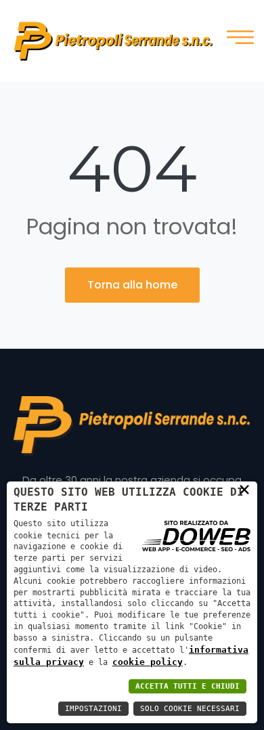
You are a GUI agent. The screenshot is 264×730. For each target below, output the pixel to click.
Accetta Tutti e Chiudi (187, 686)
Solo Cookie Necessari (190, 708)
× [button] (244, 488)
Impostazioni (93, 708)
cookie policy (147, 662)
